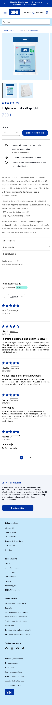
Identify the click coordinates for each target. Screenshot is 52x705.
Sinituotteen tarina (12, 568)
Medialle (8, 581)
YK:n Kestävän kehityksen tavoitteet (18, 634)
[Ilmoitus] (47, 3)
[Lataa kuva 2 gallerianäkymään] (26, 90)
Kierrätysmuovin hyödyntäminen (17, 612)
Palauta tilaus (10, 545)
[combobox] (28, 21)
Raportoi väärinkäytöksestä (15, 676)
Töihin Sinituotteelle (12, 590)
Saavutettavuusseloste (13, 672)
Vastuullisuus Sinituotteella (15, 603)
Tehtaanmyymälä (11, 586)
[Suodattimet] (4, 296)
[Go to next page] (35, 457)
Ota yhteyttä (9, 528)
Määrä (5, 127)
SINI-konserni (10, 572)
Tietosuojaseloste (12, 663)
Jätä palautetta (10, 537)
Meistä (7, 563)
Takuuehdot (9, 667)
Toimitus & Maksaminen (14, 541)
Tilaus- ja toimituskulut (21, 152)
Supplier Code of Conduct (14, 681)
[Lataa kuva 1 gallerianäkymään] (10, 90)
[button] (5, 12)
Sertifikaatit (9, 625)
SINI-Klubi (8, 550)
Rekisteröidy (17, 507)
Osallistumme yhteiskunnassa (16, 621)
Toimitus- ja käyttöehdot (14, 658)
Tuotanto (8, 608)
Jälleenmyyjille (10, 577)
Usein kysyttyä (10, 532)
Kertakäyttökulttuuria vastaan (16, 617)
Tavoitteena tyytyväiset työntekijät (18, 630)
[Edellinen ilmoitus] (4, 3)
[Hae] (4, 22)
